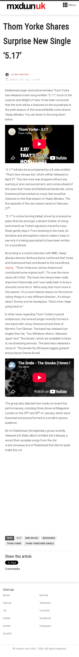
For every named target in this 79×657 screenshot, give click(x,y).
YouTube (45, 610)
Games (7, 602)
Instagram (45, 625)
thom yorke (14, 543)
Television (45, 602)
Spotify (7, 633)
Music (6, 595)
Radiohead (49, 538)
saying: (9, 267)
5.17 (19, 538)
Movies (44, 595)
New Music (31, 538)
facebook (45, 618)
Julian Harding (19, 74)
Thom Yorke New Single (39, 543)
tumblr (7, 625)
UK (4, 610)
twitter (6, 618)
